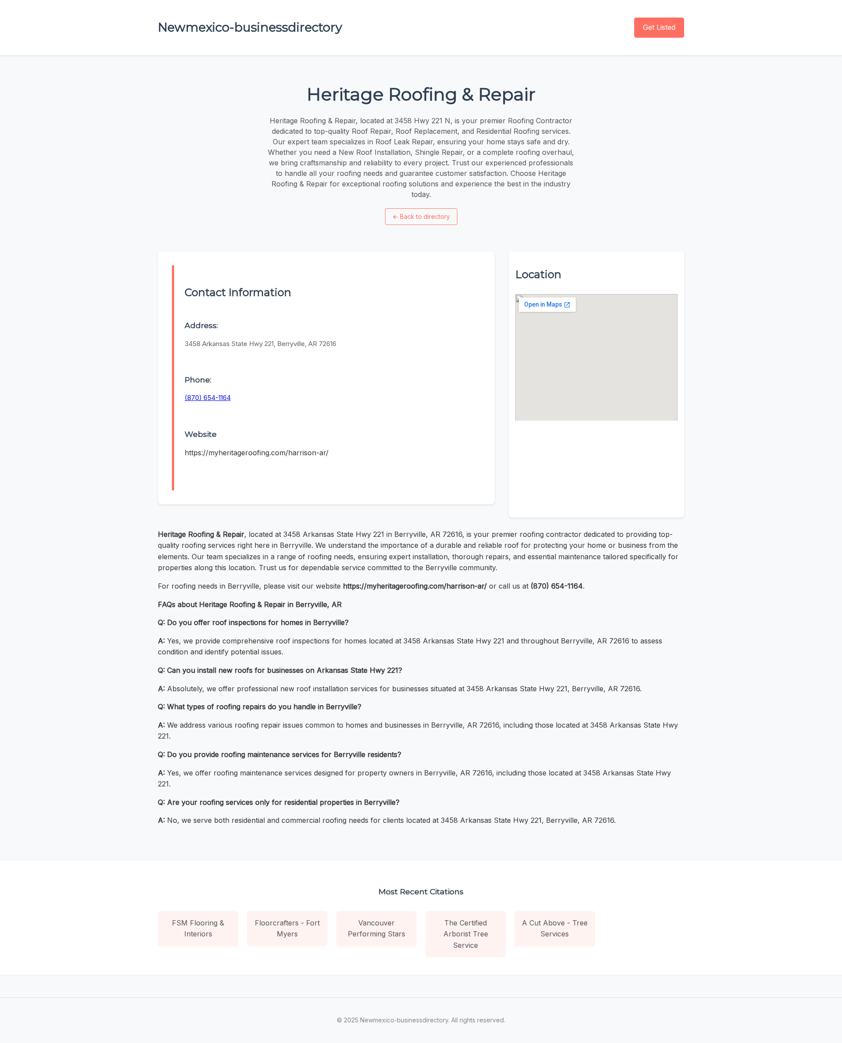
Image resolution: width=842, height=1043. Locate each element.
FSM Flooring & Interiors (198, 928)
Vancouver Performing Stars (376, 928)
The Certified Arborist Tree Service (465, 934)
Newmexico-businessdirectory (250, 27)
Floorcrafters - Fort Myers (287, 928)
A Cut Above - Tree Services (555, 928)
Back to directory (421, 216)
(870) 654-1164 (208, 397)
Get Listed (659, 27)
